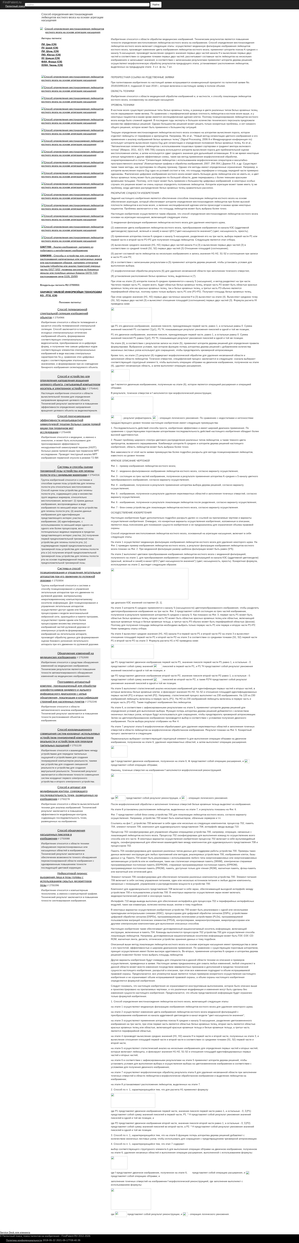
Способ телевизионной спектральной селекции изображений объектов (64, 313)
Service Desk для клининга (15, 1232)
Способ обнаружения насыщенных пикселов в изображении (62, 834)
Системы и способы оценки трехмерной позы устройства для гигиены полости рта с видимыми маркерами (67, 470)
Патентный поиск (15, 6)
